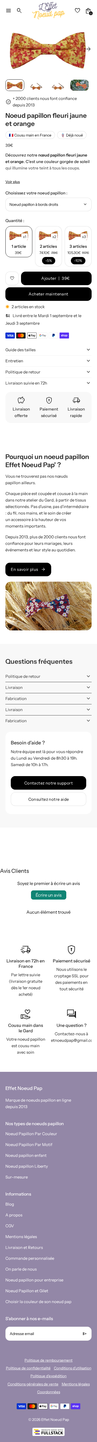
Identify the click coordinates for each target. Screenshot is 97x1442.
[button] (14, 85)
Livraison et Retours (24, 1247)
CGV (9, 1225)
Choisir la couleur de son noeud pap (38, 1301)
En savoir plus (28, 569)
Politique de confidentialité (28, 1368)
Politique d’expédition (48, 1376)
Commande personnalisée (29, 1258)
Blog (9, 1204)
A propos (13, 1215)
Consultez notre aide (48, 799)
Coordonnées (48, 1392)
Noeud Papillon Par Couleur (31, 1133)
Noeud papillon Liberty (26, 1166)
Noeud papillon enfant (26, 1155)
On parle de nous (21, 1269)
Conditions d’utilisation (72, 1368)
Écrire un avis (49, 895)
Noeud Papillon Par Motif (28, 1144)
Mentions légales (21, 1236)
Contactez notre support (48, 783)
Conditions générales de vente (33, 1384)
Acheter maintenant (48, 294)
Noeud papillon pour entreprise (34, 1279)
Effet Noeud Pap (55, 1419)
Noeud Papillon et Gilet (26, 1290)
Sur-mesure (16, 1177)
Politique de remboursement (48, 1360)
